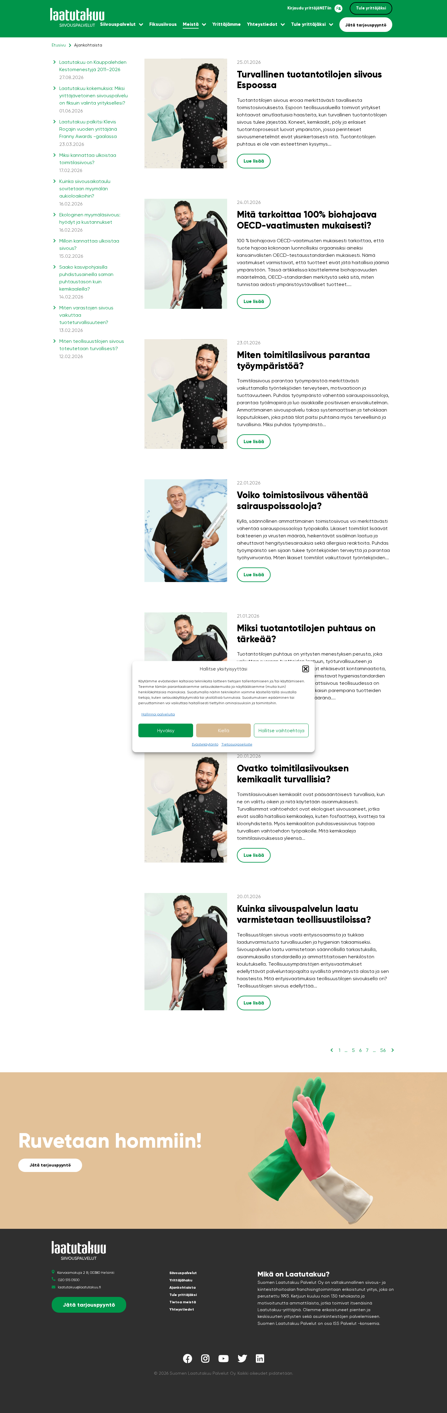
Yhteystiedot (262, 24)
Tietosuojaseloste (236, 744)
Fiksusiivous (163, 24)
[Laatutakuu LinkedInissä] (260, 1360)
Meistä (191, 24)
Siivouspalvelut (118, 24)
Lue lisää (254, 161)
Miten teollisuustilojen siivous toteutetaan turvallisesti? (91, 348)
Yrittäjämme (226, 24)
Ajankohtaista (182, 1287)
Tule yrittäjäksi (371, 8)
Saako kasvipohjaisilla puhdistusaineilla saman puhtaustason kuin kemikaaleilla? (86, 282)
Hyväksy (166, 730)
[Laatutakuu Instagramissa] (205, 1360)
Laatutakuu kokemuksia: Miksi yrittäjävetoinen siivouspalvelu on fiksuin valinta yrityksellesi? (93, 99)
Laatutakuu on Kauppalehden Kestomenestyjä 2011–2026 (92, 69)
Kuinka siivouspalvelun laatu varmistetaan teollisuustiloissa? (304, 914)
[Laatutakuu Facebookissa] (187, 1360)
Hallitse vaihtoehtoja (281, 730)
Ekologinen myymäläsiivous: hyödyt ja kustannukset (89, 222)
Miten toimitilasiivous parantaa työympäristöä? (303, 360)
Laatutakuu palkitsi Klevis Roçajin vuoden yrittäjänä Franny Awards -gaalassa (88, 133)
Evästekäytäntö (205, 744)
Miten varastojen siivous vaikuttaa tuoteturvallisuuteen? (86, 319)
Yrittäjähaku (180, 1280)
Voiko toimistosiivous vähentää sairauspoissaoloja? (302, 500)
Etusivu (59, 45)
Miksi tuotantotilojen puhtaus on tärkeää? (306, 633)
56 (383, 1050)
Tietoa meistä (182, 1302)
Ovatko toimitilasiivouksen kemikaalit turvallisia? (293, 774)
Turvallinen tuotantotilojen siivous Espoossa (309, 80)
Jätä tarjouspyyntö (365, 25)
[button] (306, 669)
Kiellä (223, 730)
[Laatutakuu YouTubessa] (223, 1360)
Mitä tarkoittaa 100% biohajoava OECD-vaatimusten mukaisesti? (307, 220)
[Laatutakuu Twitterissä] (242, 1360)
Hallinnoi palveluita (158, 714)
